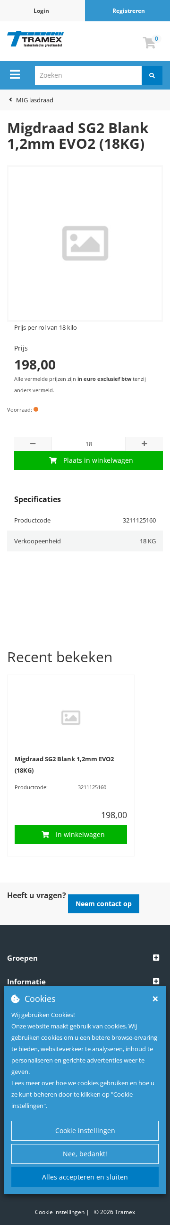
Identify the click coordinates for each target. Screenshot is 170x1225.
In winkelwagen (80, 834)
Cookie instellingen (85, 1130)
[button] (85, 958)
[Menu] (15, 74)
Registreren (128, 11)
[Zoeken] (152, 75)
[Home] (35, 39)
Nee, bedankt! (85, 1153)
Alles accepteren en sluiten (85, 1176)
